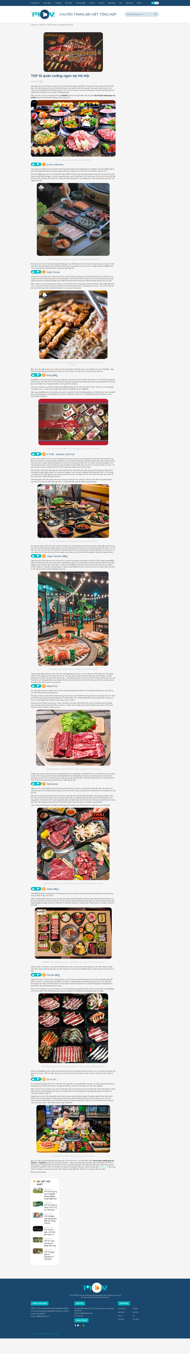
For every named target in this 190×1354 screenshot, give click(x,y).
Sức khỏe (136, 1319)
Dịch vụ (120, 1316)
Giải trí (92, 3)
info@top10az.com (42, 1316)
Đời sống (111, 3)
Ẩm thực (68, 3)
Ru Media (55, 1334)
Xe (120, 3)
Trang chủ (35, 3)
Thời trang (121, 1308)
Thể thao (129, 3)
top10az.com (103, 1167)
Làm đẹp (47, 3)
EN (157, 3)
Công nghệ (80, 3)
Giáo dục (136, 1312)
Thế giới (58, 3)
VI (153, 3)
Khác (139, 3)
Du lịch (101, 3)
